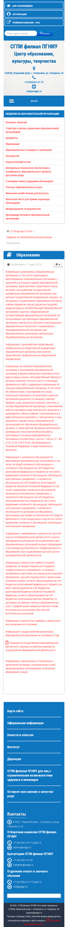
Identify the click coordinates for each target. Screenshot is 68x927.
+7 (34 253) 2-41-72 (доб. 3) (26, 881)
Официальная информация (25, 723)
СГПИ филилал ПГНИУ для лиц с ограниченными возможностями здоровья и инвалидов (30, 775)
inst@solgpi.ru (34, 91)
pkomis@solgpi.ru (21, 847)
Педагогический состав (18, 161)
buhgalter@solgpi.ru (22, 864)
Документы (12, 138)
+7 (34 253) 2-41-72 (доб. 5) (26, 842)
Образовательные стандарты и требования (29, 150)
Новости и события (20, 735)
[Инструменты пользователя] (58, 264)
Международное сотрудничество (23, 208)
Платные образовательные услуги (24, 187)
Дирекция (14, 759)
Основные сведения (16, 122)
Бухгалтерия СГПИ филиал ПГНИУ (30, 854)
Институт (13, 747)
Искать (46, 33)
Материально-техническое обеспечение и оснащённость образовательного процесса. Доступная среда (29, 171)
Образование (13, 144)
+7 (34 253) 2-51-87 (22, 860)
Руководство (12, 155)
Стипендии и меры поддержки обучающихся (29, 181)
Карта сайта (15, 711)
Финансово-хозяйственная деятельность (27, 193)
